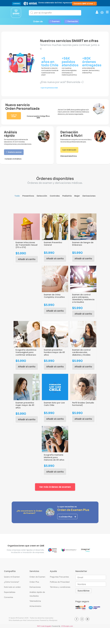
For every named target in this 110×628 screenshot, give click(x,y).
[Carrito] (102, 12)
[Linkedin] (87, 619)
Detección (42, 196)
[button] (16, 3)
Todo (17, 196)
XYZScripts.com (67, 626)
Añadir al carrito (26, 259)
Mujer (77, 196)
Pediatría (67, 196)
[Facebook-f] (76, 619)
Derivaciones (89, 196)
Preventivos (28, 196)
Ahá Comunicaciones (31, 620)
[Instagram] (82, 619)
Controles (55, 196)
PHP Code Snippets (44, 626)
